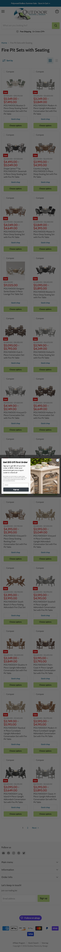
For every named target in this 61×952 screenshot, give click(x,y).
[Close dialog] (57, 460)
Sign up (16, 489)
